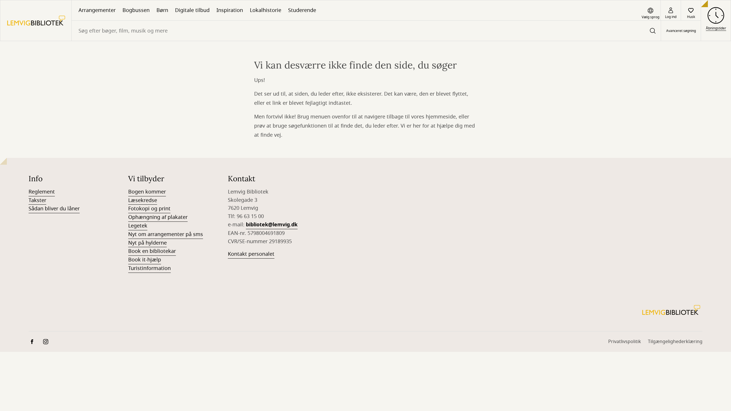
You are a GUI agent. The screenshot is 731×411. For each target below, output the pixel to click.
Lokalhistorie (265, 10)
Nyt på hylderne (147, 243)
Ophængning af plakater (158, 217)
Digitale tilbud (192, 10)
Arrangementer (97, 10)
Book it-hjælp (144, 259)
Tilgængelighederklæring (675, 341)
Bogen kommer (147, 192)
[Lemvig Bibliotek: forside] (35, 20)
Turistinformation (149, 268)
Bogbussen (136, 10)
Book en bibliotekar (152, 251)
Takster (37, 200)
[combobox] (366, 31)
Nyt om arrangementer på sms (165, 234)
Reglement (42, 192)
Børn (162, 10)
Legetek (137, 225)
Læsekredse (142, 200)
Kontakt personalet (251, 254)
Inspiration (229, 10)
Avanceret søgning (681, 30)
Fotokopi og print (149, 208)
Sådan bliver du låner (54, 208)
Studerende (302, 10)
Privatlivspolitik (624, 341)
